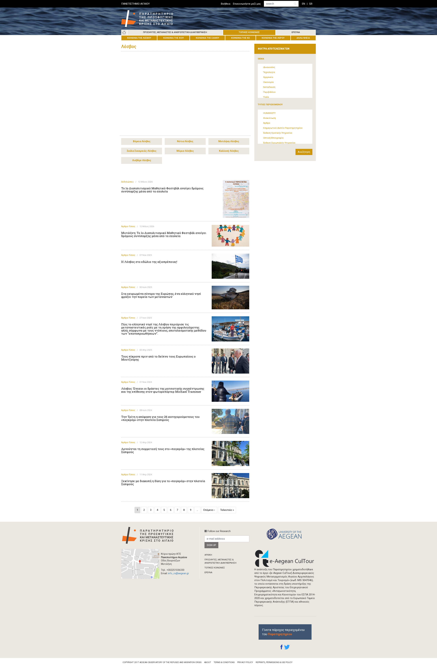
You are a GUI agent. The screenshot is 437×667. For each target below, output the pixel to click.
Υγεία (266, 97)
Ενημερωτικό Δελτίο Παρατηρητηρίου (282, 128)
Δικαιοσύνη (269, 67)
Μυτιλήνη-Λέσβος (228, 141)
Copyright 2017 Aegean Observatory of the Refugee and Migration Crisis (162, 662)
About (207, 662)
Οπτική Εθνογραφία (273, 138)
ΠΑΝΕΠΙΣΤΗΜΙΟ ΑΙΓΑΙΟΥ (135, 3)
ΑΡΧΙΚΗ (208, 555)
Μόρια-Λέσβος (185, 151)
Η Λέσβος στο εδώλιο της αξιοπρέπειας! (149, 261)
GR (310, 3)
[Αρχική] (149, 18)
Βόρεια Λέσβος (141, 141)
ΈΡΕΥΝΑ (208, 572)
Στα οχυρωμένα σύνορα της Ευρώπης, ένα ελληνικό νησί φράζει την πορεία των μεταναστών (161, 295)
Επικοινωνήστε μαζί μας (247, 3)
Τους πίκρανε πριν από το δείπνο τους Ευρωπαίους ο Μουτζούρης (158, 358)
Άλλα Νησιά (303, 38)
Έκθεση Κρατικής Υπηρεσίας (277, 133)
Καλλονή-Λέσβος (229, 151)
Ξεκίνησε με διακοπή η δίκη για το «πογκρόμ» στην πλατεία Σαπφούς (163, 483)
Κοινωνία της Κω (240, 38)
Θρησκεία (268, 77)
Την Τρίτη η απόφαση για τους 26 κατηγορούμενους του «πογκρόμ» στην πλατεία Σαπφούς (160, 418)
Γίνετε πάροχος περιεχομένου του (283, 632)
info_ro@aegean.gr (178, 573)
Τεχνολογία (269, 72)
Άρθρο (266, 123)
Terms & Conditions (224, 662)
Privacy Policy (245, 662)
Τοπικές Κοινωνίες (249, 32)
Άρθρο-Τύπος (128, 226)
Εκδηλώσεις (127, 181)
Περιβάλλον (269, 92)
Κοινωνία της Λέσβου (139, 38)
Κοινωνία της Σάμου (207, 38)
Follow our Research (219, 531)
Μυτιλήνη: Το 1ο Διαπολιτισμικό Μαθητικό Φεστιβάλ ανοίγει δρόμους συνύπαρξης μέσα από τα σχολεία (163, 234)
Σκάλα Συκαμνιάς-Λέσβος (141, 151)
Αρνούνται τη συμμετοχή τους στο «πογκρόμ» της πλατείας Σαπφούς (162, 450)
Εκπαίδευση (269, 87)
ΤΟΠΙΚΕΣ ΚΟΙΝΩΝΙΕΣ (215, 567)
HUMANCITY (269, 113)
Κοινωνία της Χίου (173, 38)
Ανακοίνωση (269, 118)
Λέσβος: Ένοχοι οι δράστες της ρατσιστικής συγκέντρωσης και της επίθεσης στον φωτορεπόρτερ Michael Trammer (162, 390)
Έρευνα (296, 32)
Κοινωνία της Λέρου (273, 38)
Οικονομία (268, 82)
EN (303, 3)
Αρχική (124, 32)
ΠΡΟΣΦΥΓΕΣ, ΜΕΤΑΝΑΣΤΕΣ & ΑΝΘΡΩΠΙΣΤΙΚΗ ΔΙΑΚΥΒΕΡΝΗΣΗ (220, 561)
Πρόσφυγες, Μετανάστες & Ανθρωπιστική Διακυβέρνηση (175, 32)
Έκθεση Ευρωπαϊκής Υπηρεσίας (279, 143)
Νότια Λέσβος (185, 141)
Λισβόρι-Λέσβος (141, 160)
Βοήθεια (225, 3)
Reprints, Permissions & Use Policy (274, 662)
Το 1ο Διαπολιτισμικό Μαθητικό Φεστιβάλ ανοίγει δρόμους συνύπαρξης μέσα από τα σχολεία (162, 190)
